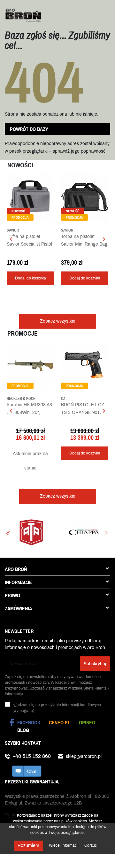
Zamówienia (18, 608)
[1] (63, 256)
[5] (28, 256)
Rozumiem (28, 845)
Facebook (28, 722)
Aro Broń (16, 569)
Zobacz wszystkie (57, 321)
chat (26, 771)
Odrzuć (90, 845)
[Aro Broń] (23, 15)
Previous (8, 533)
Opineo (87, 722)
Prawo (12, 595)
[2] (68, 256)
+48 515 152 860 (31, 756)
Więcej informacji (64, 845)
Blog (23, 730)
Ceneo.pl (59, 722)
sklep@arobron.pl (84, 756)
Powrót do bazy (29, 129)
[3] (72, 256)
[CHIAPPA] (72, 532)
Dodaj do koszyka (30, 278)
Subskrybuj (95, 663)
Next (107, 533)
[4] (23, 256)
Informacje (18, 582)
